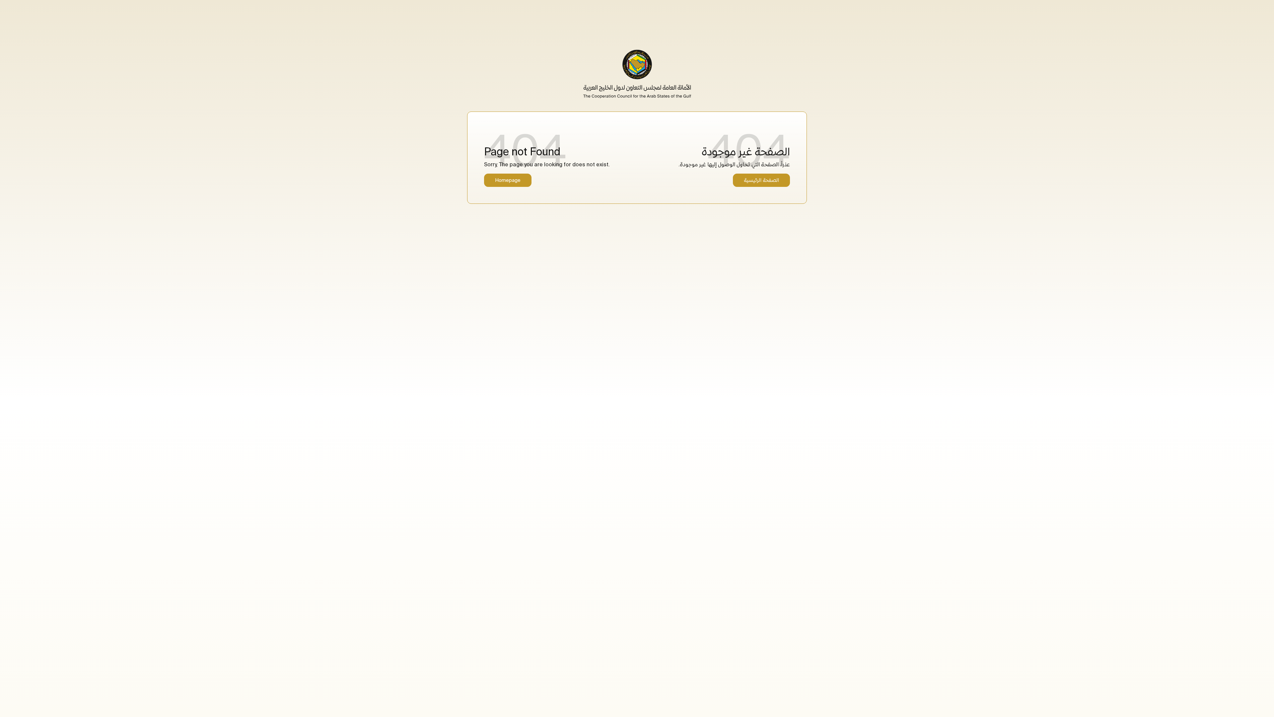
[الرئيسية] (637, 74)
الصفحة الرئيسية (761, 180)
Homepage (508, 180)
